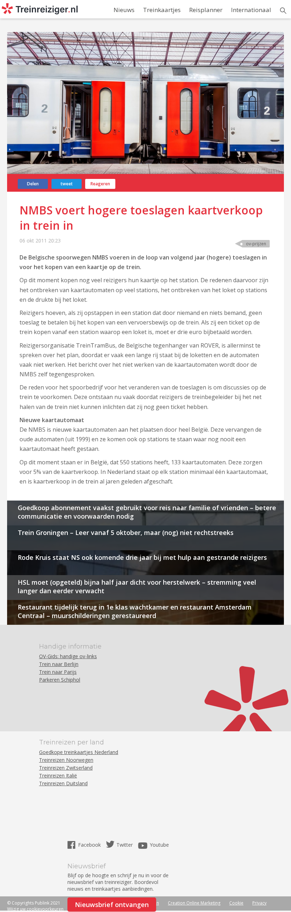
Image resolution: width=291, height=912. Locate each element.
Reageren (100, 184)
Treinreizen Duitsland (63, 783)
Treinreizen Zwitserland (66, 767)
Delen (33, 184)
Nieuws (124, 10)
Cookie (236, 903)
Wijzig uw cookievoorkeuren (35, 909)
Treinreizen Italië (58, 775)
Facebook (90, 844)
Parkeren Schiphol (59, 679)
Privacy (259, 903)
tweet (67, 184)
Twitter (124, 844)
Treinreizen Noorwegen (66, 760)
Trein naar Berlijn (58, 664)
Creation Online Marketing (194, 903)
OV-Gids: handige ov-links (68, 656)
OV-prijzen (256, 244)
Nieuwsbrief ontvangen (112, 904)
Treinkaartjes (162, 10)
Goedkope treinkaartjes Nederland (78, 752)
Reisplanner (206, 10)
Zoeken (283, 11)
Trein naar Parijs (58, 671)
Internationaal (251, 10)
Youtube (159, 844)
